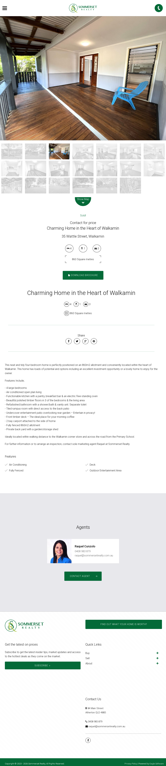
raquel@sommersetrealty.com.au (94, 555)
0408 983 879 (83, 551)
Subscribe (41, 665)
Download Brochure (84, 275)
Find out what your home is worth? (124, 624)
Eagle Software (157, 763)
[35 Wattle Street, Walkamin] (83, 78)
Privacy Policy (130, 763)
